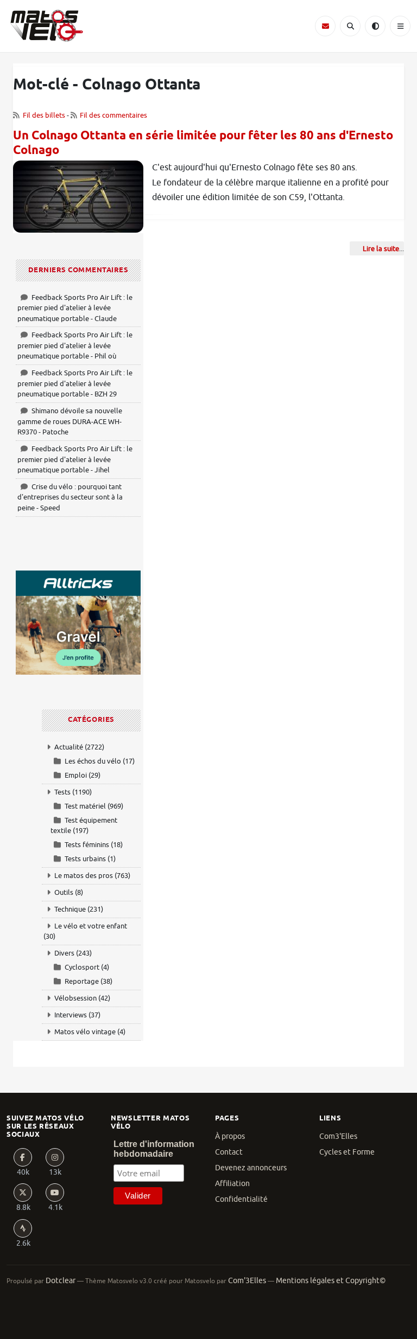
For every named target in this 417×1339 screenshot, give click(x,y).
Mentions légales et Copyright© (331, 1280)
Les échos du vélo (93, 761)
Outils (63, 892)
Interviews (70, 1015)
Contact (229, 1152)
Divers (64, 953)
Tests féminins (87, 844)
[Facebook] (23, 1157)
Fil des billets (44, 115)
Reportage (82, 981)
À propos (230, 1136)
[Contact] (325, 26)
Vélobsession (75, 998)
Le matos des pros (83, 875)
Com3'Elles (338, 1136)
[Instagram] (55, 1157)
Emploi (76, 775)
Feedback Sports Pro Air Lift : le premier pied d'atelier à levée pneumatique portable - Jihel (74, 459)
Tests (62, 792)
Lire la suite (381, 248)
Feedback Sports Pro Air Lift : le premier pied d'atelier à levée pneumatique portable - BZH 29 (74, 383)
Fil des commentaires (113, 115)
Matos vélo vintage (85, 1031)
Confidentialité (241, 1199)
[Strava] (23, 1228)
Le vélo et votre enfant (90, 926)
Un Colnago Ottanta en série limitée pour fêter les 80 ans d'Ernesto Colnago (203, 143)
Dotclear (60, 1280)
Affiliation (232, 1183)
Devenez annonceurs (251, 1168)
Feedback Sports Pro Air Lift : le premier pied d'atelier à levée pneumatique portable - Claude (74, 308)
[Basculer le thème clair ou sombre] (375, 26)
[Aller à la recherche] (350, 26)
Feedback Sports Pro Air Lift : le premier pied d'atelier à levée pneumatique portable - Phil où (74, 345)
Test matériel (85, 806)
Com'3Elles (247, 1280)
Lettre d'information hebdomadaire (153, 1148)
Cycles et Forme (347, 1152)
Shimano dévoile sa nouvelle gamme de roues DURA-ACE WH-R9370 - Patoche (69, 421)
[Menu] (400, 26)
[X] (23, 1192)
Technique (70, 909)
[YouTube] (55, 1192)
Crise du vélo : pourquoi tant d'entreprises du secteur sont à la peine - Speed (70, 497)
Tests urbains (85, 858)
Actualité (68, 747)
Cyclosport (82, 967)
